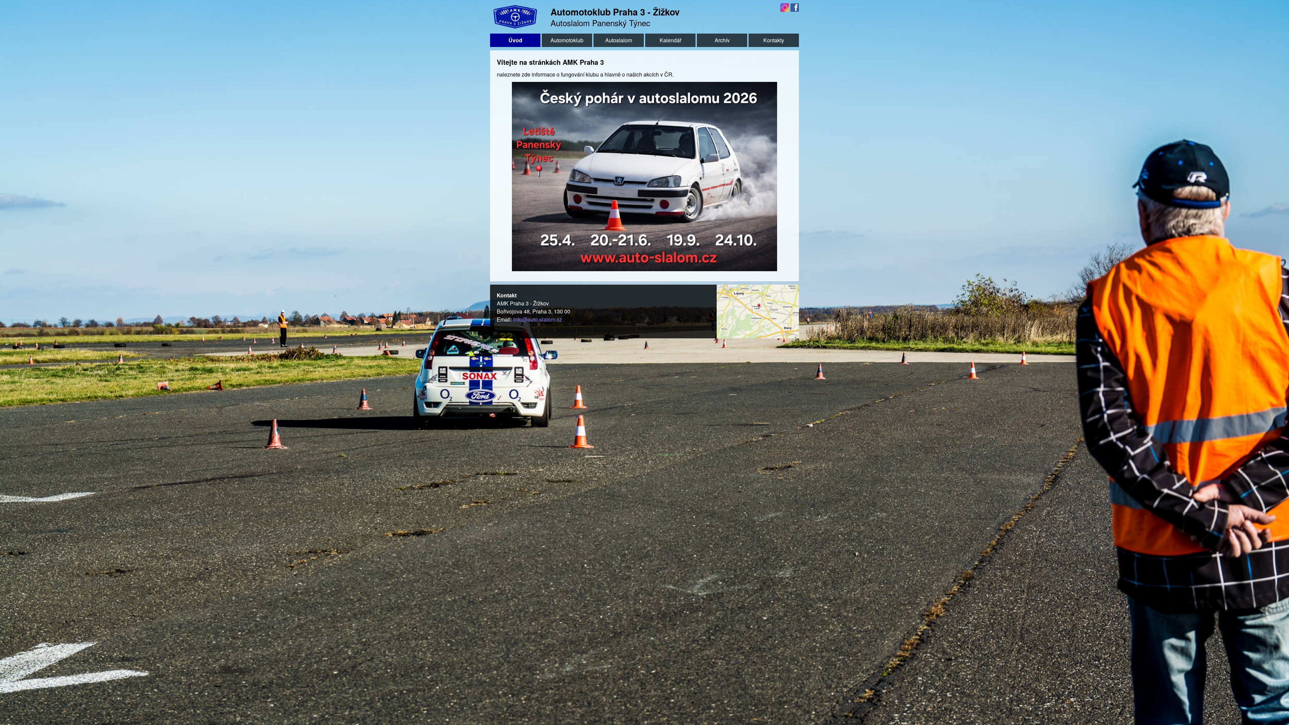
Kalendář (670, 40)
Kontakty (773, 40)
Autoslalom (618, 40)
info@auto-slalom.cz (537, 319)
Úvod (515, 40)
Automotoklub (567, 40)
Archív (722, 40)
